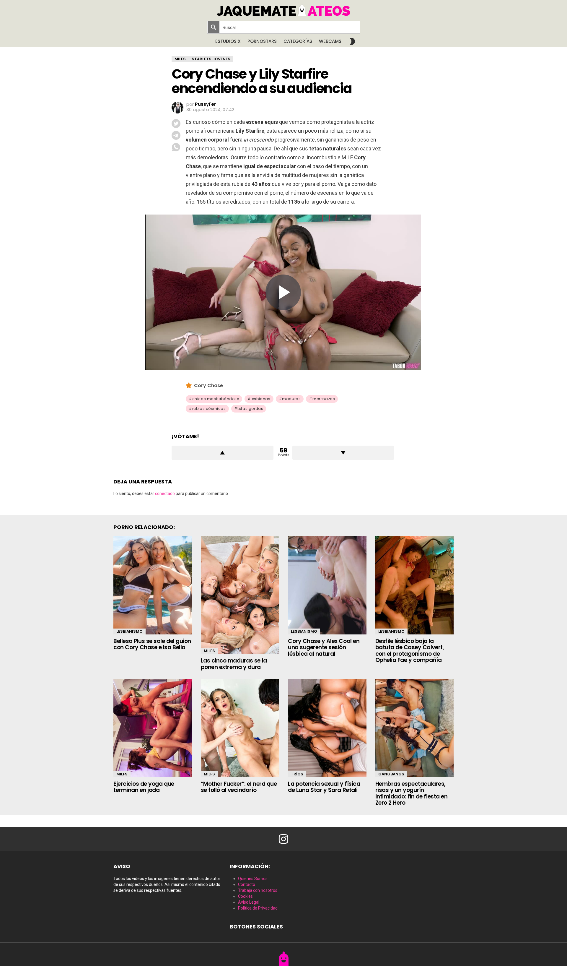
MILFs (209, 651)
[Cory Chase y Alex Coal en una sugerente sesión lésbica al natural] (327, 585)
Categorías (298, 41)
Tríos (297, 774)
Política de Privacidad (258, 908)
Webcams (330, 41)
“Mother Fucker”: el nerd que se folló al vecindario (239, 787)
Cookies (245, 896)
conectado (165, 493)
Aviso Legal (248, 902)
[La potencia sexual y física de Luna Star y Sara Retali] (327, 728)
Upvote (222, 453)
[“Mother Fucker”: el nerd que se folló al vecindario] (240, 728)
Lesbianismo (129, 631)
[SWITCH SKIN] (352, 41)
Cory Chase (208, 385)
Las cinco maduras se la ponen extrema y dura (234, 664)
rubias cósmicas (209, 408)
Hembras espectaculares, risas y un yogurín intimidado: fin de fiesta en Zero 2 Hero (411, 793)
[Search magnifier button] (213, 27)
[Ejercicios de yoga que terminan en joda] (152, 728)
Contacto (246, 884)
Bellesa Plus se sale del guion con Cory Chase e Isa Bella (152, 644)
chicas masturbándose (215, 398)
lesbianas (260, 398)
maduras (291, 398)
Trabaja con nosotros (257, 890)
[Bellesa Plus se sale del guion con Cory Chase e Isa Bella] (152, 585)
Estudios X (228, 41)
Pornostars (262, 41)
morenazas (323, 398)
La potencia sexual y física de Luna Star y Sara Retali (324, 787)
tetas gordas (250, 408)
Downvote (343, 453)
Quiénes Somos (253, 878)
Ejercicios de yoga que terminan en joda (143, 787)
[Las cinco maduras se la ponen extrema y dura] (240, 595)
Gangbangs (391, 774)
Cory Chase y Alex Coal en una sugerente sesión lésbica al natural (323, 647)
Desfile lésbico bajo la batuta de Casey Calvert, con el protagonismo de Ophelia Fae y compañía (409, 650)
